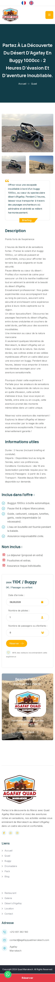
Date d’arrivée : (16, 595)
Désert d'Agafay (13, 903)
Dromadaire (11, 866)
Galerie (8, 898)
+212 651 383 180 (27, 724)
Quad (7, 855)
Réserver (14, 643)
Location (9, 908)
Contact (9, 913)
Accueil (22, 83)
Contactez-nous (25, 732)
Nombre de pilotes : (18, 610)
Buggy (8, 861)
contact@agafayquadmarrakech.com (29, 940)
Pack (7, 871)
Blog (7, 876)
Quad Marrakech (25, 969)
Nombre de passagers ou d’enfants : (27, 625)
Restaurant (10, 893)
